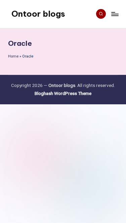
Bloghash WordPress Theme (63, 93)
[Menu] (114, 14)
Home (13, 56)
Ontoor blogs (38, 14)
